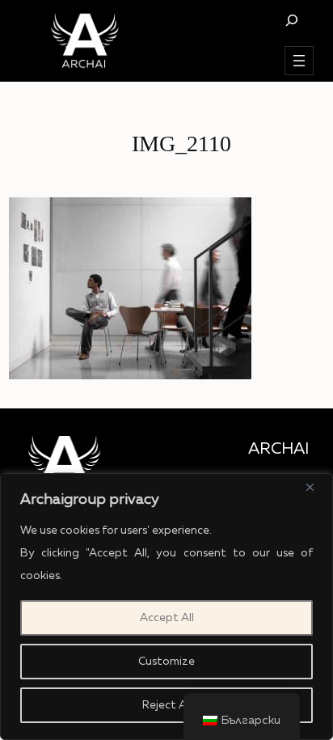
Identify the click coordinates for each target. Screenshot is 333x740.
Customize (166, 661)
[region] (166, 606)
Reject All (167, 705)
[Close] (316, 487)
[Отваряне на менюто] (299, 60)
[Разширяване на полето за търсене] (291, 20)
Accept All (167, 618)
